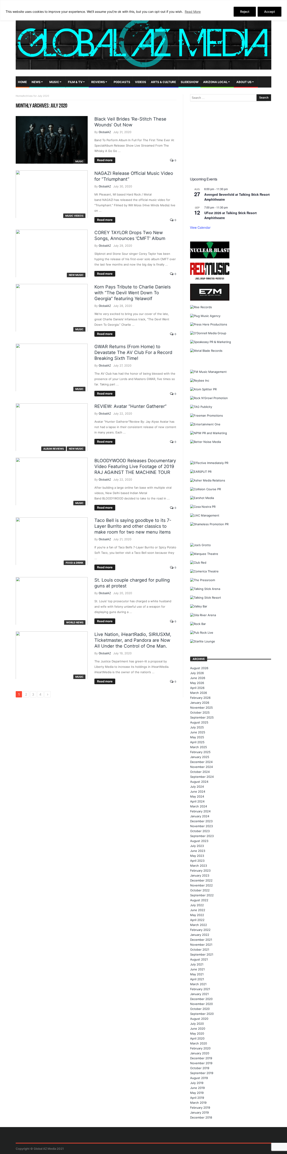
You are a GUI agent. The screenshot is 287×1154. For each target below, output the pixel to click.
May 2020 (197, 1033)
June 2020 (197, 1028)
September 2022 (202, 895)
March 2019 (198, 1102)
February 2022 (200, 930)
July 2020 (197, 1023)
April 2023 (197, 860)
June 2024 (197, 791)
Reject (244, 11)
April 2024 (197, 801)
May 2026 (197, 683)
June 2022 (197, 910)
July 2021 (196, 964)
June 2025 (197, 732)
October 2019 (199, 1068)
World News (74, 622)
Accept (269, 11)
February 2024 (200, 811)
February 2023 (200, 870)
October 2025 (200, 712)
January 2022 (199, 934)
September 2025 (202, 717)
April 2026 (197, 688)
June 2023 (197, 851)
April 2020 (197, 1038)
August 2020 (199, 1018)
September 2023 (202, 836)
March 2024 (198, 806)
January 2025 (199, 757)
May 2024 (197, 796)
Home (19, 95)
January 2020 (199, 1053)
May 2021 (197, 974)
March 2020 (198, 1043)
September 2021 (201, 954)
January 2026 (199, 702)
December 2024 (201, 762)
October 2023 (200, 831)
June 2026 (197, 678)
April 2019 (197, 1097)
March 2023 (198, 865)
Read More (193, 11)
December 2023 (201, 821)
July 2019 (196, 1083)
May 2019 (197, 1093)
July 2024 (197, 786)
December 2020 (201, 999)
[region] (143, 10)
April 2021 (197, 979)
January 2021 (199, 994)
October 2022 (200, 890)
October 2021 (199, 949)
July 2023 (197, 846)
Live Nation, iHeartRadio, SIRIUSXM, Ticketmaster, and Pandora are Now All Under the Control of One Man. (132, 640)
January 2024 (199, 816)
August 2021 (199, 959)
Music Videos (74, 215)
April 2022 (197, 920)
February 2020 (200, 1048)
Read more (105, 160)
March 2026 (198, 693)
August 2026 (199, 668)
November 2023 (201, 826)
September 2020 (202, 1014)
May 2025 (197, 737)
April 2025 (197, 742)
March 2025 (198, 747)
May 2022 (197, 915)
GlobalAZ (105, 132)
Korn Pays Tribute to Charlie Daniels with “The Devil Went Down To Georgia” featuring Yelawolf (132, 292)
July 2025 (197, 727)
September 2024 (202, 776)
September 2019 (201, 1073)
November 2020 (201, 1004)
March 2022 (198, 925)
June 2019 (197, 1088)
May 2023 (197, 855)
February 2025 (200, 752)
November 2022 (201, 885)
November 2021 (201, 944)
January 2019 (199, 1112)
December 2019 (201, 1058)
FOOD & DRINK (74, 562)
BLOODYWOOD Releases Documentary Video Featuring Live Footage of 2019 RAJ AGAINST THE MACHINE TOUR (135, 466)
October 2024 (200, 772)
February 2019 (200, 1107)
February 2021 (200, 989)
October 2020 (200, 1009)
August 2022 (199, 900)
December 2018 (201, 1117)
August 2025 (199, 722)
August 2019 (199, 1078)
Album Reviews (53, 448)
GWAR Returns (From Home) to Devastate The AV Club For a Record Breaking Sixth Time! (133, 352)
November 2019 (201, 1063)
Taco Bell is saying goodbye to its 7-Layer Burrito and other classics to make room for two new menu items (132, 526)
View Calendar (200, 227)
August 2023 (199, 841)
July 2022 (197, 905)
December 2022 (201, 880)
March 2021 (198, 984)
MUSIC (79, 161)
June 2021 (197, 969)
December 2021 (201, 939)
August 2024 (199, 781)
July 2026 (197, 673)
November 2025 (201, 707)
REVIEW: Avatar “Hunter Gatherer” (130, 406)
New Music (76, 275)
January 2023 (199, 875)
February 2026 (200, 697)
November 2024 (201, 767)
